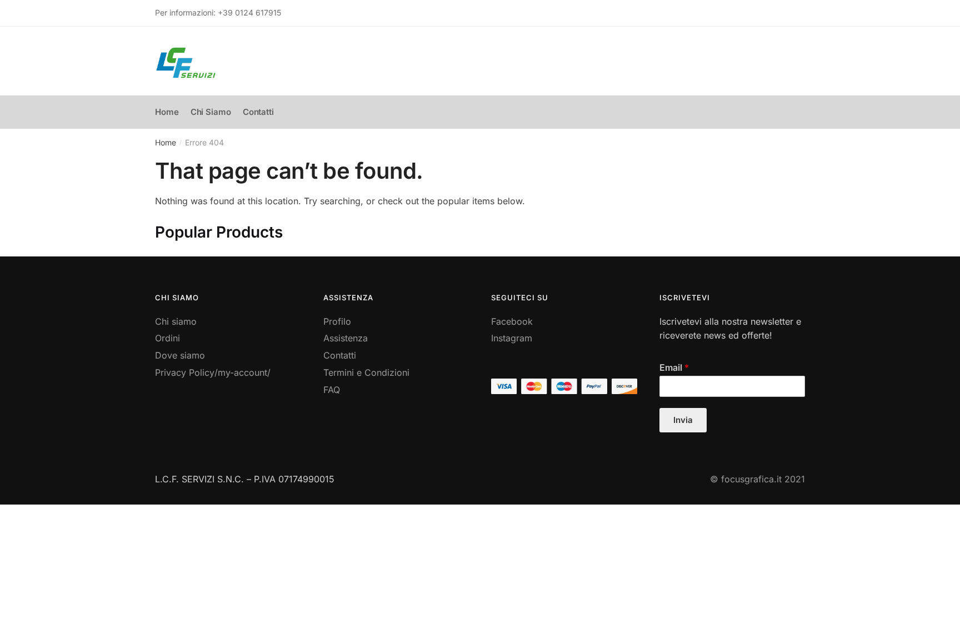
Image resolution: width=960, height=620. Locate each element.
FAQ (331, 389)
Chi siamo (176, 321)
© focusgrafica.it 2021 (757, 479)
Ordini (167, 338)
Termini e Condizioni (366, 372)
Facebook (512, 321)
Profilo (337, 321)
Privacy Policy (184, 372)
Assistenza (345, 338)
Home (165, 142)
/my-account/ (242, 372)
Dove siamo (180, 355)
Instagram (511, 338)
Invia (683, 420)
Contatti (339, 355)
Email (674, 367)
